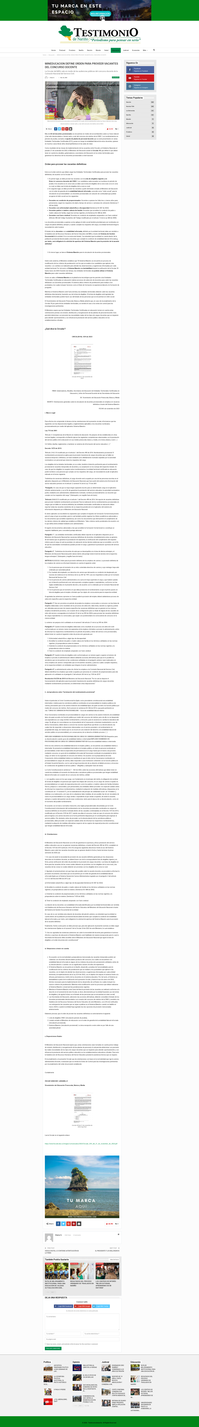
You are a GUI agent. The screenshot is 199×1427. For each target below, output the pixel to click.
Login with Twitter (102, 1306)
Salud (106, 50)
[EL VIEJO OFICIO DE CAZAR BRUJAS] (77, 1377)
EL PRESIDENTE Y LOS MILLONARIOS (107, 1251)
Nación (89, 50)
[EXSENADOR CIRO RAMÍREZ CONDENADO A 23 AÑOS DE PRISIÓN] (106, 1367)
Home (53, 50)
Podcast (62, 50)
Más (144, 50)
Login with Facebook (65, 1306)
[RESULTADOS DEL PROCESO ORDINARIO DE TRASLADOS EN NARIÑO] (82, 1271)
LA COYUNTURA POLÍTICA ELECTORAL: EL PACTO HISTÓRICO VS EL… (55, 1380)
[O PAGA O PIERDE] (48, 1392)
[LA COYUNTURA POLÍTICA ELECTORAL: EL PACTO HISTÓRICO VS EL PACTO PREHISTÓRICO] (48, 1379)
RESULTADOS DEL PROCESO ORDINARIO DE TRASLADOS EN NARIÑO (141, 1380)
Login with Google (84, 1306)
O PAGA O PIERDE (60, 1389)
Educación (116, 50)
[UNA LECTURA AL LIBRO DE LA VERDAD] (77, 1367)
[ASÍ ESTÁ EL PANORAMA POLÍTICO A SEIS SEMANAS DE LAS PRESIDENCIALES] (48, 1367)
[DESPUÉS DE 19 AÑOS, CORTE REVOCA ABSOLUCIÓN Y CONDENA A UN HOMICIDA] (106, 1379)
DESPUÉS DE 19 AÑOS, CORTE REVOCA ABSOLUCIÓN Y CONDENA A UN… (112, 1380)
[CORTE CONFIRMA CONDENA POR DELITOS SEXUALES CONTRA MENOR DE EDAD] (106, 1392)
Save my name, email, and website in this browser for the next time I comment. (72, 1344)
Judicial (126, 50)
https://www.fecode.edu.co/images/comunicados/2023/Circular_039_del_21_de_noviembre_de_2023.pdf (81, 1144)
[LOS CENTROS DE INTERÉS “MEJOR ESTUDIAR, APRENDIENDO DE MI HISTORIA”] (107, 1271)
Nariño (81, 50)
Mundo (98, 50)
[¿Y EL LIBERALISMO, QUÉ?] (48, 1401)
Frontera (72, 50)
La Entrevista (130, 110)
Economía (136, 50)
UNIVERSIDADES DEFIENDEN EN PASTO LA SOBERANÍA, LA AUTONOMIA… (141, 1406)
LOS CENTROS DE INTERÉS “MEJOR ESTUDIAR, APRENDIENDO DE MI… (142, 1393)
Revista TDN (130, 106)
